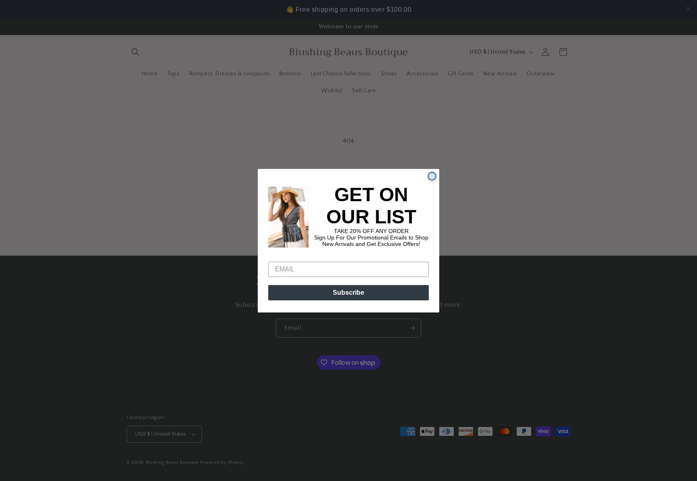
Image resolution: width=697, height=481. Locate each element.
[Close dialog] (432, 176)
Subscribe (348, 292)
